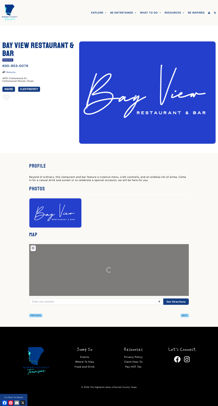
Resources (173, 12)
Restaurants (7, 60)
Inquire (8, 89)
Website (11, 72)
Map (33, 235)
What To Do (149, 12)
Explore (97, 12)
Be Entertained (121, 12)
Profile (37, 166)
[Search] (215, 12)
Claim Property (29, 89)
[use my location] (159, 301)
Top (210, 398)
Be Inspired (196, 12)
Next (184, 315)
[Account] (209, 12)
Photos (37, 189)
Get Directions (176, 301)
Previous (36, 315)
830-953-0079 (15, 66)
